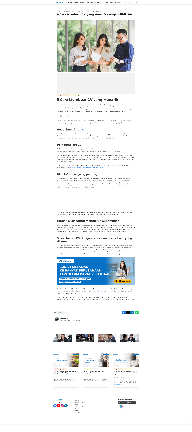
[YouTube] (58, 405)
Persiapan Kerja (75, 95)
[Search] (136, 2)
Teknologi (95, 369)
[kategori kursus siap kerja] (129, 338)
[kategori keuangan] (85, 338)
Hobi (56, 369)
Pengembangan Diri (63, 95)
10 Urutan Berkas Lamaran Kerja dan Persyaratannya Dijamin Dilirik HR (125, 373)
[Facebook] (55, 405)
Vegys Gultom (61, 18)
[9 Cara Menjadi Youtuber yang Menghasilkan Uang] (96, 360)
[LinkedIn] (66, 405)
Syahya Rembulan (57, 377)
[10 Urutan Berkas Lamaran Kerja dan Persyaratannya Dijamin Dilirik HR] (126, 360)
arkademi (86, 377)
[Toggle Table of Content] (67, 116)
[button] (108, 2)
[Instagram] (62, 405)
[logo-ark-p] (58, 2)
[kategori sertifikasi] (107, 338)
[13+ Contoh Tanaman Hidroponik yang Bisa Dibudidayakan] (66, 360)
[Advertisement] (96, 83)
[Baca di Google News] (121, 408)
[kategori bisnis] (62, 338)
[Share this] (124, 312)
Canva (80, 129)
